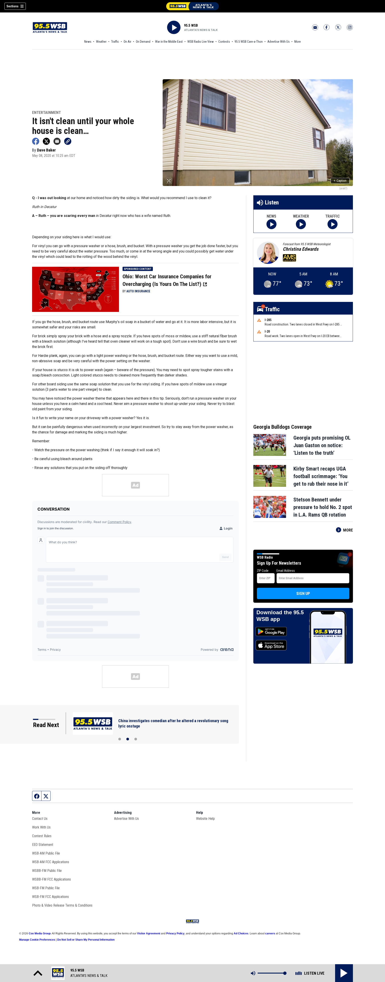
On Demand (143, 41)
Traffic (115, 41)
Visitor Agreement (148, 933)
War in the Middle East (169, 41)
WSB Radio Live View (200, 41)
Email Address (285, 570)
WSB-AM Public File (46, 853)
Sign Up (303, 593)
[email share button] (57, 141)
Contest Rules (41, 836)
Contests (224, 41)
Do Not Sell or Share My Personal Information (86, 939)
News (87, 41)
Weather (101, 41)
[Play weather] (301, 224)
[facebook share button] (35, 141)
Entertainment (46, 113)
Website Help (205, 818)
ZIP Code (262, 570)
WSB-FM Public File (46, 888)
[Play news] (271, 224)
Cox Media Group (40, 933)
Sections (12, 6)
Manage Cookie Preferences (37, 939)
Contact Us (39, 818)
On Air (127, 41)
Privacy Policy (175, 933)
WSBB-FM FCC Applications (51, 879)
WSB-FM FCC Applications (50, 897)
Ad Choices (241, 933)
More (297, 41)
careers (270, 933)
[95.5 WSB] (192, 6)
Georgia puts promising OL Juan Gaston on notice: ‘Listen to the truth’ (321, 445)
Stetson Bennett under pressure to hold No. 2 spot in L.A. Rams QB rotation (322, 507)
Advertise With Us (278, 41)
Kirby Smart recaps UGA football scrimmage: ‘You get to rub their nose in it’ (320, 476)
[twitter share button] (46, 141)
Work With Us (41, 827)
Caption (340, 180)
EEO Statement (42, 845)
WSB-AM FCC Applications (50, 862)
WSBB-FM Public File (47, 871)
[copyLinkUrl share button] (67, 141)
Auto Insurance (138, 291)
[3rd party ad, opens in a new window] (75, 289)
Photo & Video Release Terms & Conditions (62, 905)
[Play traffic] (333, 224)
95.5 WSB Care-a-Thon (249, 41)
